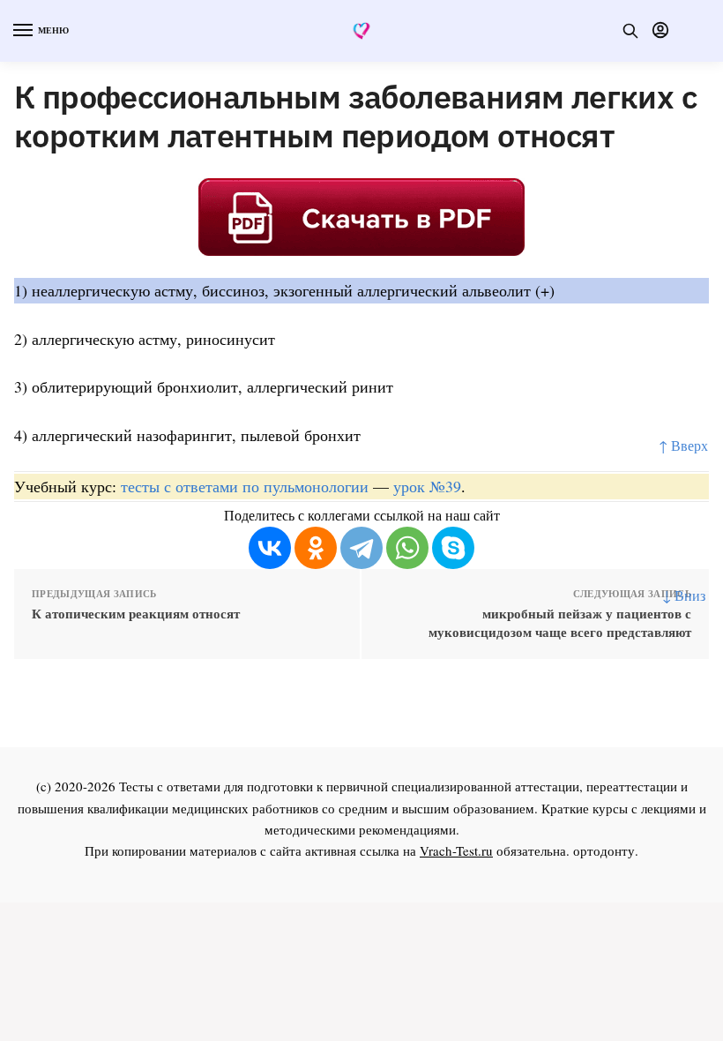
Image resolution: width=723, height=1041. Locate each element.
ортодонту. (605, 850)
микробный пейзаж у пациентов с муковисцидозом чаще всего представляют (560, 622)
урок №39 (427, 486)
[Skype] (453, 548)
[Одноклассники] (315, 548)
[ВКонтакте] (270, 548)
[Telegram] (361, 548)
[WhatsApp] (407, 548)
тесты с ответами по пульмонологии (245, 486)
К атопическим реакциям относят (136, 613)
